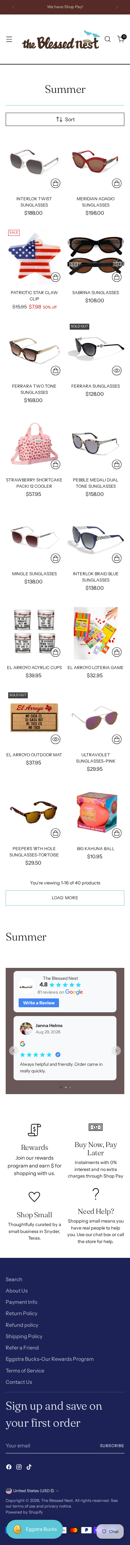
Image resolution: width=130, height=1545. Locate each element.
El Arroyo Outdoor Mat (34, 754)
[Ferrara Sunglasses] (96, 349)
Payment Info (21, 1302)
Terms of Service (25, 1370)
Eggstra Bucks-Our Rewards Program (50, 1359)
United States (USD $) (33, 1490)
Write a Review (39, 1003)
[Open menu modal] (9, 39)
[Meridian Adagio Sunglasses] (96, 162)
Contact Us (19, 1382)
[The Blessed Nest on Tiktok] (29, 1468)
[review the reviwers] (22, 1045)
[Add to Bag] (55, 183)
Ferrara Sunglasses (95, 386)
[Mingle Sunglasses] (34, 537)
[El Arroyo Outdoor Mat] (34, 718)
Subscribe (112, 1445)
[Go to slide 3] (70, 1087)
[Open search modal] (107, 39)
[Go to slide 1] (61, 1087)
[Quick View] (116, 370)
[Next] (117, 7)
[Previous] (14, 7)
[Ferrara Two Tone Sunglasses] (34, 349)
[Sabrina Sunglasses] (96, 256)
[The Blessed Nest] (61, 39)
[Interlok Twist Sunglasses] (34, 162)
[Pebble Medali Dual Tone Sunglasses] (96, 443)
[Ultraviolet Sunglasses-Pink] (96, 718)
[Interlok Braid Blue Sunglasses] (96, 537)
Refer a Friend (22, 1347)
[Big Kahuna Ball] (96, 812)
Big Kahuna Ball (96, 848)
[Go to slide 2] (66, 1087)
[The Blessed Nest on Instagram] (19, 1468)
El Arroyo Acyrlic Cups (34, 667)
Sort (70, 119)
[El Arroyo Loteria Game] (96, 631)
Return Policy (21, 1313)
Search (14, 1279)
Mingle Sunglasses (34, 573)
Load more (65, 897)
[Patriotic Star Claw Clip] (34, 256)
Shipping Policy (24, 1336)
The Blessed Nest (57, 1500)
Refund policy (22, 1325)
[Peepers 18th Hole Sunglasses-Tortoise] (34, 812)
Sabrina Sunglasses (95, 292)
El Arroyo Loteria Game (96, 667)
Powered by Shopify (24, 1512)
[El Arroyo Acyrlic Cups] (34, 631)
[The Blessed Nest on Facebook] (9, 1468)
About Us (17, 1290)
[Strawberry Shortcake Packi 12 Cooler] (34, 443)
